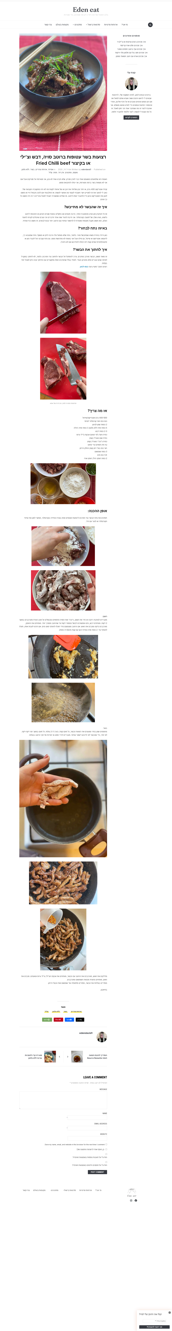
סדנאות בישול (94, 24)
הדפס (46, 1020)
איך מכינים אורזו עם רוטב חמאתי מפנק (131, 56)
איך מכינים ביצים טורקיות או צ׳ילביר (131, 42)
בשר (65, 1011)
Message (103, 1089)
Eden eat (86, 10)
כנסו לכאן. (84, 266)
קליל (50, 172)
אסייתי (50, 169)
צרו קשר (48, 24)
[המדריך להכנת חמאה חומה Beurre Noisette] (77, 1056)
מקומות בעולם (62, 24)
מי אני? (125, 24)
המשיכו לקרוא (131, 117)
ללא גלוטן (25, 169)
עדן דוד (61, 172)
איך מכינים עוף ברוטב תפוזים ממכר (131, 49)
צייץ (78, 1020)
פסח (55, 172)
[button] (69, 1190)
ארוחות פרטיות (110, 24)
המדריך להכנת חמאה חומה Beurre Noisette (97, 1056)
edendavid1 (86, 169)
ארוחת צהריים (41, 169)
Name (104, 1113)
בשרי (32, 169)
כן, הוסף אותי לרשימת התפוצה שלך (90, 1149)
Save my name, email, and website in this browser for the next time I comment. (74, 1145)
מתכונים (78, 24)
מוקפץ (75, 172)
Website (103, 1134)
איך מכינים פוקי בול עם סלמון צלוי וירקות (131, 52)
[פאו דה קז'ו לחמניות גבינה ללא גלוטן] (50, 1056)
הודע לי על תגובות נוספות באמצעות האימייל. (89, 1157)
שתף (68, 1020)
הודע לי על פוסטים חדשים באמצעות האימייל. (89, 1165)
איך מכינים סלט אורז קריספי (131, 45)
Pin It (57, 1020)
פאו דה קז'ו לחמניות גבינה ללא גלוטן (33, 1056)
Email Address (100, 1124)
